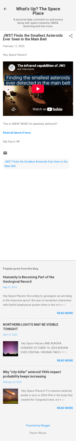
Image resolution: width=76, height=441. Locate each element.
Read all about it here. (17, 132)
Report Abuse (38, 433)
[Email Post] (5, 154)
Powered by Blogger (38, 425)
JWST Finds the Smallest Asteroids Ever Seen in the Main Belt (36, 164)
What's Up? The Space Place (38, 11)
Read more (65, 313)
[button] (71, 36)
